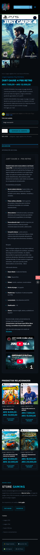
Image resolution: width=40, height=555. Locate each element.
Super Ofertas (7, 528)
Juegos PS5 (6, 520)
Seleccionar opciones (11, 419)
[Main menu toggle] (35, 7)
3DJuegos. (9, 331)
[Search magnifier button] (30, 7)
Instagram (7, 508)
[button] (35, 17)
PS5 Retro (20, 77)
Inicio (3, 73)
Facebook (19, 508)
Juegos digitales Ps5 (11, 73)
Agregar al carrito (19, 131)
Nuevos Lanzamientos (10, 532)
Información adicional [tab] (9, 150)
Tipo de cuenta (7, 118)
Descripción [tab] (6, 146)
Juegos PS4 (6, 524)
